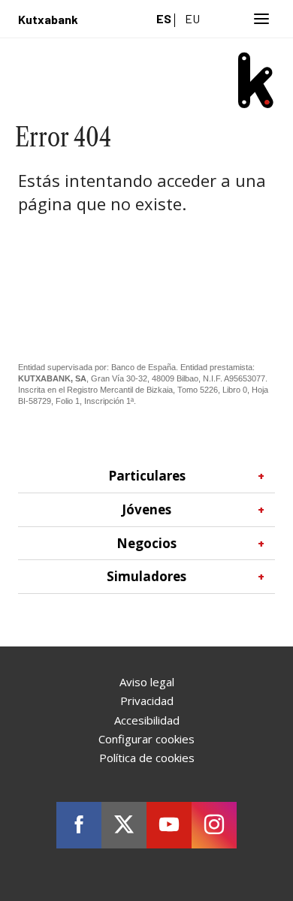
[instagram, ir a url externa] (214, 825)
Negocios (192, 543)
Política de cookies (147, 757)
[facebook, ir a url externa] (78, 825)
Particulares (188, 475)
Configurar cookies (146, 738)
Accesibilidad (147, 720)
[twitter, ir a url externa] (123, 825)
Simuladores (187, 576)
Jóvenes (195, 509)
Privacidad (147, 700)
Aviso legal (146, 681)
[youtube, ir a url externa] (169, 825)
